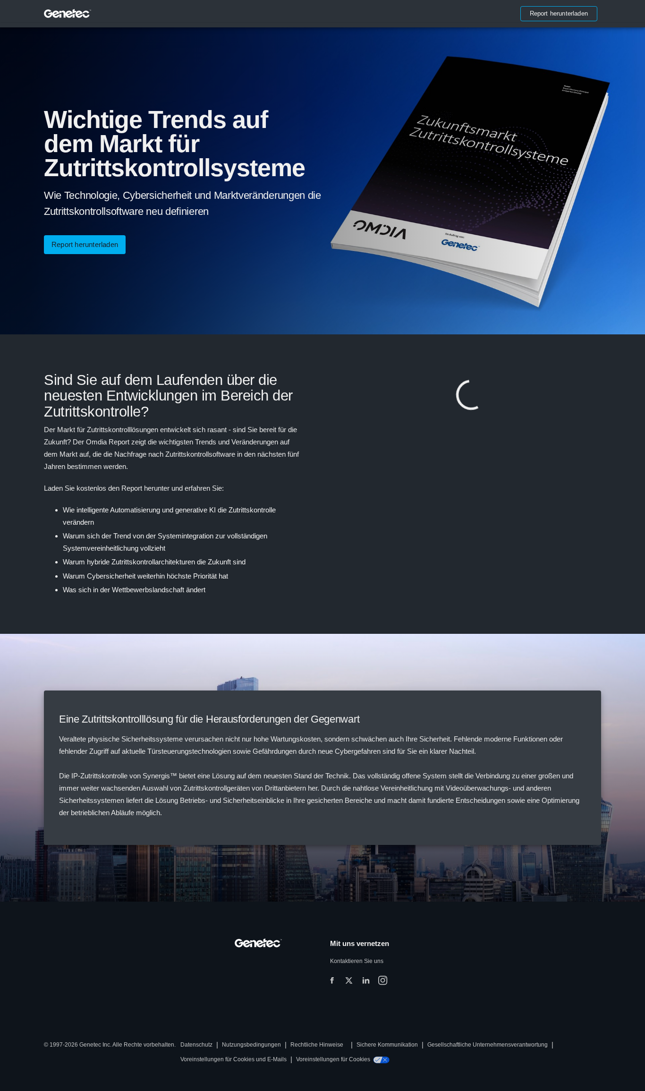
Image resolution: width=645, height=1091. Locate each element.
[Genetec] (68, 14)
